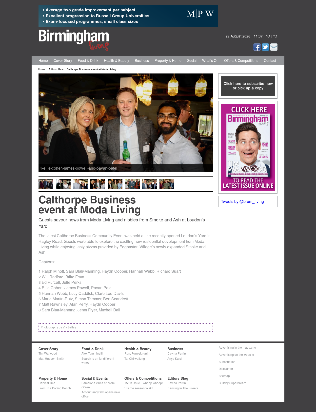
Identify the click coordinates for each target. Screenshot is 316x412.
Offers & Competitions (241, 60)
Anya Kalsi (174, 358)
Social (192, 60)
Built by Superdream (232, 383)
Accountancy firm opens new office (100, 394)
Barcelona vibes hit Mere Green (98, 385)
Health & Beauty (116, 60)
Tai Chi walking (134, 358)
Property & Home (168, 60)
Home (43, 60)
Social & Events (94, 378)
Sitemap (224, 376)
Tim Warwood (48, 353)
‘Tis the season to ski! (138, 388)
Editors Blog (177, 378)
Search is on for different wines (97, 360)
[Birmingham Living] (74, 39)
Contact (270, 60)
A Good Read (56, 69)
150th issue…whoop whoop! (143, 383)
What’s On (210, 60)
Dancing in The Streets (182, 388)
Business (142, 60)
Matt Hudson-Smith (51, 358)
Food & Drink (88, 60)
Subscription (227, 361)
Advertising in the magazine (237, 347)
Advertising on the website (236, 354)
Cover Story (63, 60)
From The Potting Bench (55, 388)
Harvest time (47, 383)
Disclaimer (226, 368)
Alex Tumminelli (92, 353)
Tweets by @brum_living (242, 201)
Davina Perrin (176, 353)
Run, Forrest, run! (136, 353)
